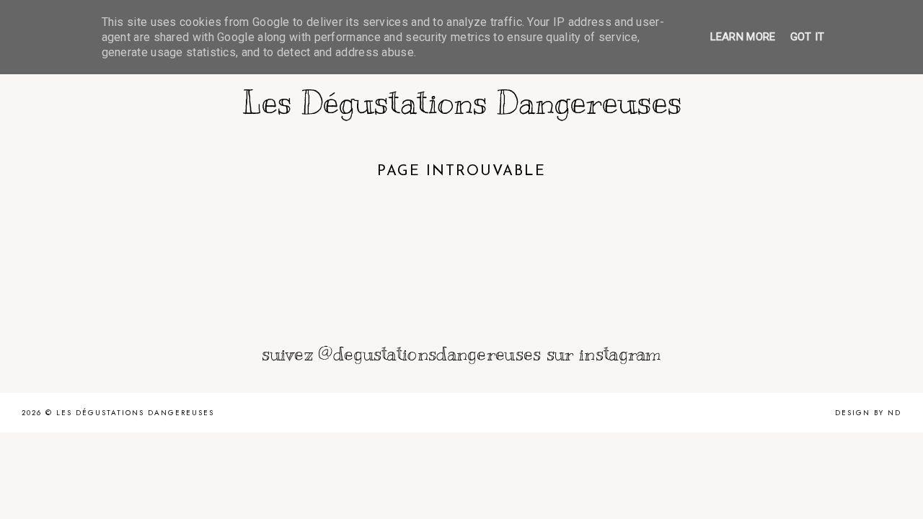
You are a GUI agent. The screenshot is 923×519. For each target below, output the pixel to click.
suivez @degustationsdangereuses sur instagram (461, 353)
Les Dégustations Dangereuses (462, 102)
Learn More (743, 36)
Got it (807, 36)
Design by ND (868, 412)
